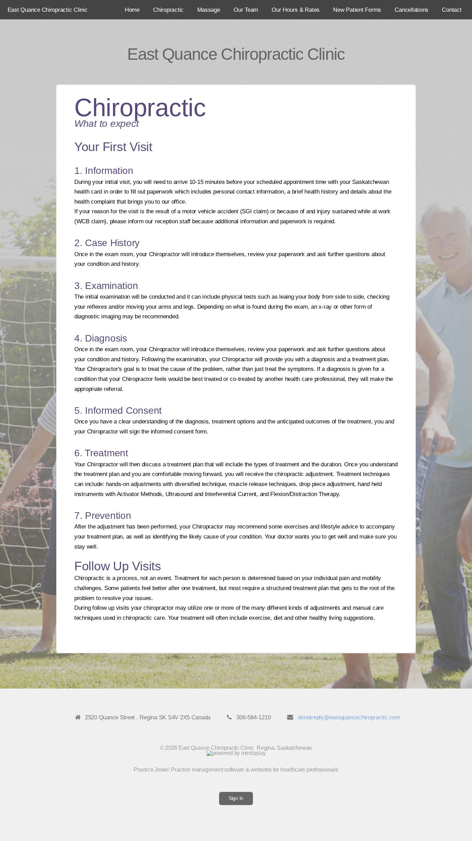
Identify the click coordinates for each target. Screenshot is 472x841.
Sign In (236, 798)
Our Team (246, 9)
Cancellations (411, 9)
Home (132, 9)
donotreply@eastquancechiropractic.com (349, 717)
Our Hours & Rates (296, 9)
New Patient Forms (357, 9)
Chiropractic (168, 9)
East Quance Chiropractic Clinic (48, 9)
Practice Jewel (151, 770)
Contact (451, 9)
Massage (208, 9)
